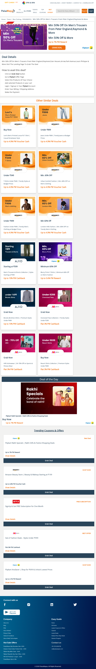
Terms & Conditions (9, 635)
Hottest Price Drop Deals (58, 635)
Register (84, 11)
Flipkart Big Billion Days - (12, 651)
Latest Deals (55, 633)
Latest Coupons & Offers (58, 628)
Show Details (10, 456)
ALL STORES (27, 11)
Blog (5, 625)
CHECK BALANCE (55, 3)
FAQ (5, 628)
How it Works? (7, 630)
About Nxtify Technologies (11, 638)
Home (53, 622)
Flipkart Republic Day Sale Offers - (14, 654)
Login (91, 11)
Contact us (56, 643)
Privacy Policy (7, 633)
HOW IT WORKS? (67, 3)
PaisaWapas (44, 666)
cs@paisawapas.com (57, 649)
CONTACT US (77, 3)
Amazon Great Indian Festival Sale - (15, 649)
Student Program (56, 638)
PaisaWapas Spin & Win (10, 659)
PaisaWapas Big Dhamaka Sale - (14, 646)
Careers (54, 630)
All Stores (54, 625)
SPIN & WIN (30, 3)
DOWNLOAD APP (88, 3)
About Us (6, 622)
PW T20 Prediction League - (13, 656)
